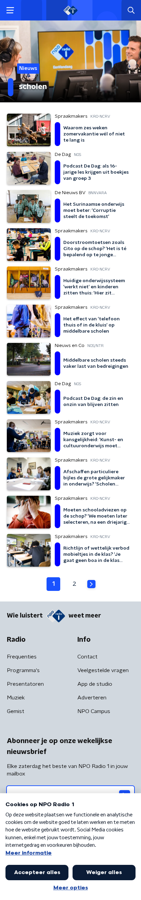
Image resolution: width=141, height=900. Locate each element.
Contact (87, 656)
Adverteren (91, 697)
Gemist (15, 711)
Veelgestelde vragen (103, 670)
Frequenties (22, 656)
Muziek (16, 697)
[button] (10, 10)
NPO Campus (93, 711)
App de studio (94, 684)
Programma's (23, 670)
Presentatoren (25, 684)
